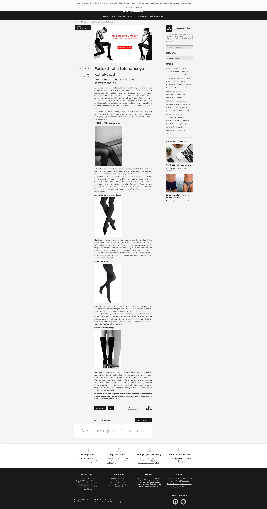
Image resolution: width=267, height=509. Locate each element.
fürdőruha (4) (182, 88)
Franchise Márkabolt (118, 483)
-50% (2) (183, 68)
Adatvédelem (87, 489)
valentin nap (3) (171, 130)
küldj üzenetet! (184, 481)
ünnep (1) (178, 127)
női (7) (188, 104)
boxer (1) (169, 81)
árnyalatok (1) (170, 78)
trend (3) (175, 124)
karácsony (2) (170, 94)
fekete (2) (181, 84)
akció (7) (185, 71)
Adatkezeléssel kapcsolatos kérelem (179, 484)
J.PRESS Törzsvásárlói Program (87, 485)
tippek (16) (186, 120)
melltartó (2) (170, 104)
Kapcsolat (142, 17)
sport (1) (179, 111)
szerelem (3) (170, 114)
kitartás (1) (180, 98)
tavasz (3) (181, 117)
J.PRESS (88, 74)
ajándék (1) (176, 71)
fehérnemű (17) (171, 84)
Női (113, 17)
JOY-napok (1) (177, 91)
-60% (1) (169, 71)
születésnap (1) (171, 117)
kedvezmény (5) (182, 94)
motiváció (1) (180, 104)
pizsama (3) (183, 107)
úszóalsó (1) (170, 127)
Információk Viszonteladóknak (118, 485)
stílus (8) (186, 111)
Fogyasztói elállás (179, 487)
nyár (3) (168, 107)
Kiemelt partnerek (118, 481)
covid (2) (176, 81)
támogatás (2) (171, 120)
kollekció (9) (170, 101)
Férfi (105, 17)
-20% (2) (169, 68)
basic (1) (189, 78)
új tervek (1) (188, 124)
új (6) (181, 124)
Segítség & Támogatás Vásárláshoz (87, 481)
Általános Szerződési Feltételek (87, 487)
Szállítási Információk (88, 479)
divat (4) (183, 81)
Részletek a (148, 462)
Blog (130, 17)
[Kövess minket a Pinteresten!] (183, 502)
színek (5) (179, 114)
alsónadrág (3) (181, 75)
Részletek (139, 8)
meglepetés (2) (181, 101)
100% (87, 459)
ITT (157, 486)
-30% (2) (176, 68)
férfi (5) (188, 84)
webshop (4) (182, 130)
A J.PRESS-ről (118, 487)
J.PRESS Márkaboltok (118, 479)
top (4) (168, 124)
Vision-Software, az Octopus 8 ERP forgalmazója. (105, 502)
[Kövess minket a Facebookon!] (175, 502)
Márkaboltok (157, 17)
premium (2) (170, 111)
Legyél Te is (178, 459)
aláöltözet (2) (170, 75)
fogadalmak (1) (171, 88)
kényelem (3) (170, 98)
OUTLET (121, 17)
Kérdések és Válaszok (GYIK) (87, 483)
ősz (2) (175, 107)
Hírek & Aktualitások (82, 27)
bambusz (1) (181, 78)
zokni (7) (169, 133)
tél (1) (179, 120)
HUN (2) (168, 91)
